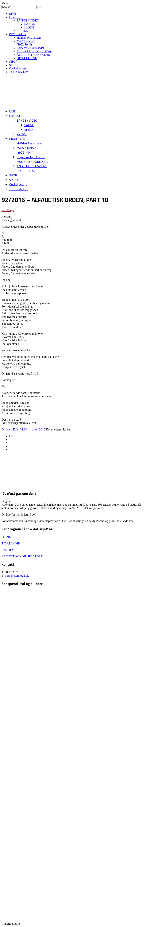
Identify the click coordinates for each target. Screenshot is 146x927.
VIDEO (29, 27)
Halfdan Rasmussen (29, 37)
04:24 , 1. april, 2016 (33, 429)
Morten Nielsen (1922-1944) (26, 42)
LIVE (12, 13)
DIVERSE (15, 17)
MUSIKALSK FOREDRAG (34, 51)
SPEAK (14, 65)
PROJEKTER (17, 34)
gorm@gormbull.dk (17, 575)
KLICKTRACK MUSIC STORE (22, 556)
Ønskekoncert (17, 68)
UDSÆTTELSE (27, 58)
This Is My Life (18, 71)
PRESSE (22, 30)
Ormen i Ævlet (10, 429)
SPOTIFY (8, 550)
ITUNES (7, 537)
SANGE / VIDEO (28, 20)
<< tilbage (8, 210)
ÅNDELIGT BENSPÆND (33, 54)
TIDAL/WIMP (11, 543)
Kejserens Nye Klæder (30, 47)
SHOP (13, 61)
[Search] (38, 7)
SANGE (29, 24)
